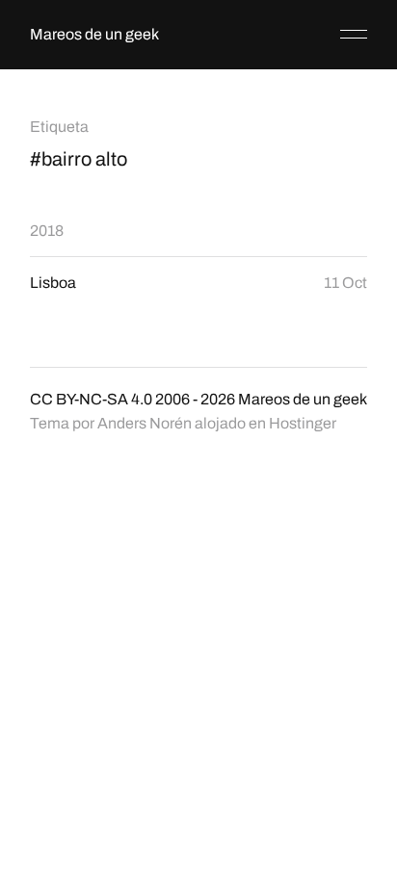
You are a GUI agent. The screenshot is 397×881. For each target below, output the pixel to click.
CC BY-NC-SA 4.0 (91, 399)
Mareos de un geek (94, 34)
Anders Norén (144, 423)
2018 (47, 230)
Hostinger (302, 423)
